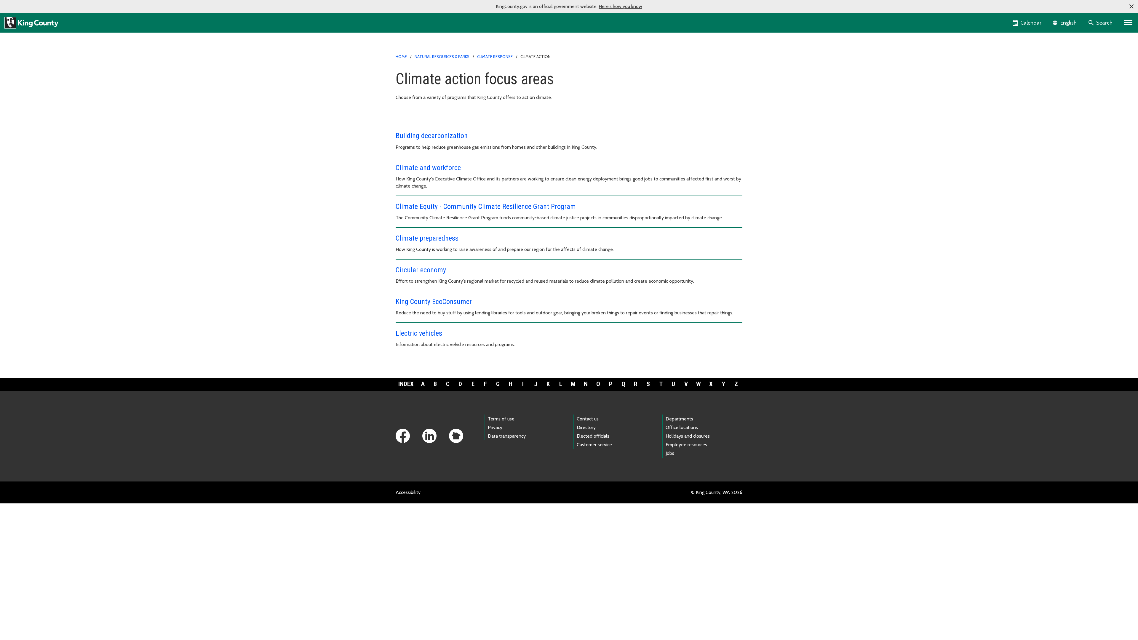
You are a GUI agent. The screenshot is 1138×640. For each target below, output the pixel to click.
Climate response (495, 56)
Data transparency (507, 436)
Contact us (588, 419)
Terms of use (501, 419)
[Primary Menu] (1128, 23)
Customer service (594, 444)
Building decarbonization (432, 136)
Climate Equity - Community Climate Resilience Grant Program (486, 206)
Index (406, 384)
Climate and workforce (428, 168)
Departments (679, 419)
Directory (586, 427)
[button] (1131, 6)
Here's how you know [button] (620, 6)
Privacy (495, 427)
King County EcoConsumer (434, 301)
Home (401, 56)
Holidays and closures (688, 436)
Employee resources (686, 444)
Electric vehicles (419, 333)
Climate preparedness (427, 238)
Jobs (670, 453)
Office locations (682, 427)
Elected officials (593, 436)
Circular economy (421, 270)
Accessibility (408, 492)
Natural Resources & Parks (442, 56)
